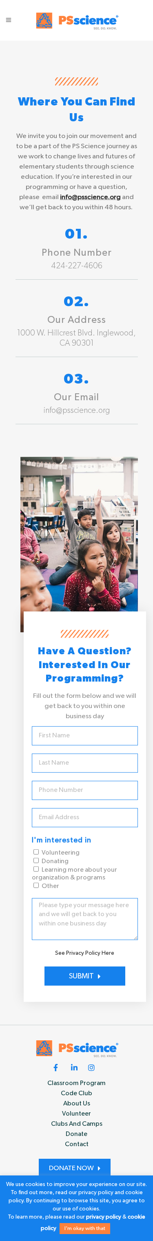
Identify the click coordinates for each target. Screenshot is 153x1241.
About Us (76, 1104)
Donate (76, 1134)
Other (50, 886)
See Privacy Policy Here (84, 953)
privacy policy (103, 1217)
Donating (55, 861)
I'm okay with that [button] (84, 1228)
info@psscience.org (90, 197)
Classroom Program (76, 1083)
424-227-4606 (76, 266)
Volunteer (76, 1114)
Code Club (76, 1093)
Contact (77, 1144)
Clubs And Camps (76, 1124)
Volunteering (61, 853)
